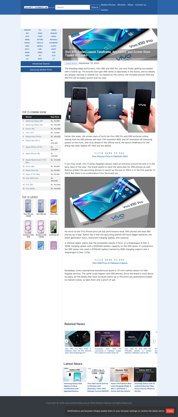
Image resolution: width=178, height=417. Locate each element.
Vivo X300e (30, 189)
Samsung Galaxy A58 (34, 125)
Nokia (27, 46)
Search (94, 7)
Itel (40, 30)
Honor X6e (30, 166)
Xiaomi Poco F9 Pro (33, 136)
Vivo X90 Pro (116, 136)
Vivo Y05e (54, 214)
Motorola (53, 40)
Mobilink (54, 33)
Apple (27, 49)
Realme (27, 43)
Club (53, 55)
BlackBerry (53, 43)
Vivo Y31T (30, 133)
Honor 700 (30, 129)
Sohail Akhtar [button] (71, 63)
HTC (40, 55)
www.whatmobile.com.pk (77, 403)
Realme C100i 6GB (28, 236)
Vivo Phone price (89, 231)
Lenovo (53, 36)
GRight (53, 49)
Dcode (40, 36)
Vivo (27, 33)
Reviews (122, 4)
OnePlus (40, 43)
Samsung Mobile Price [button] (41, 69)
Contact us (140, 4)
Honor (40, 52)
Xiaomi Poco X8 (32, 170)
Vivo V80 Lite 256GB (28, 215)
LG (53, 59)
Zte (27, 59)
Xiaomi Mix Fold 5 (33, 140)
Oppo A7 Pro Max (33, 174)
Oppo (27, 36)
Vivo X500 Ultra (32, 178)
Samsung (27, 30)
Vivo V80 (29, 185)
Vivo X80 (100, 68)
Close (170, 411)
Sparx (40, 33)
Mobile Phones (108, 4)
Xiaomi (27, 52)
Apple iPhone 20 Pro (34, 147)
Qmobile (40, 46)
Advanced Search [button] (41, 63)
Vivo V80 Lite (41, 214)
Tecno (27, 55)
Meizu (40, 59)
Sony (40, 49)
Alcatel (54, 46)
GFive (54, 52)
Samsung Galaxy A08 (34, 121)
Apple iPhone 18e (33, 153)
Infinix (27, 40)
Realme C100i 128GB (41, 236)
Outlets (104, 10)
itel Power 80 (54, 235)
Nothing (40, 40)
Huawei (53, 30)
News (130, 4)
